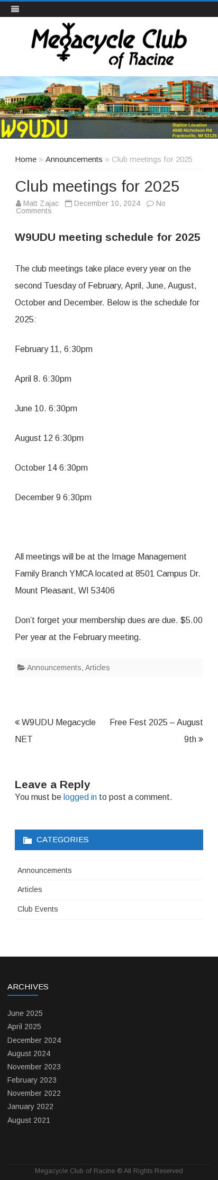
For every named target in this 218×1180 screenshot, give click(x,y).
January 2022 (30, 1106)
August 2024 (28, 1053)
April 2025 (24, 1026)
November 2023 (34, 1066)
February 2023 (32, 1080)
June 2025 (25, 1013)
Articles (97, 667)
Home (26, 159)
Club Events (37, 909)
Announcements (74, 159)
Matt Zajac (41, 203)
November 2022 (34, 1093)
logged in (80, 796)
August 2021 (28, 1120)
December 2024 (34, 1040)
